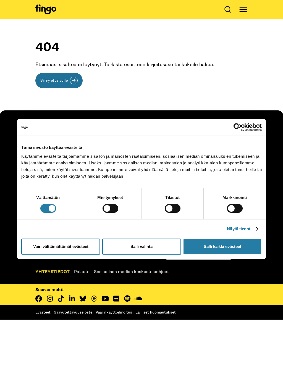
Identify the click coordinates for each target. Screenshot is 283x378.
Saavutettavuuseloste (73, 312)
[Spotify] (127, 298)
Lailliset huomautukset (155, 312)
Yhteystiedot (52, 272)
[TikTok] (60, 298)
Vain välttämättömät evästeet (60, 246)
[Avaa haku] (228, 9)
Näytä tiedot (238, 228)
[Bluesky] (83, 298)
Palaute (82, 272)
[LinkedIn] (72, 298)
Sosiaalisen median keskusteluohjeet (131, 272)
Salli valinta (141, 246)
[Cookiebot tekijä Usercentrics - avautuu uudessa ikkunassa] (237, 127)
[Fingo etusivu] (45, 9)
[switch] (110, 208)
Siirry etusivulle (54, 80)
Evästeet (43, 312)
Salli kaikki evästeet (222, 246)
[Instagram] (49, 298)
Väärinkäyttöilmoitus (114, 312)
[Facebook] (38, 298)
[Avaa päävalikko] (243, 9)
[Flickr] (116, 298)
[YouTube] (105, 298)
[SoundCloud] (138, 298)
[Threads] (94, 298)
